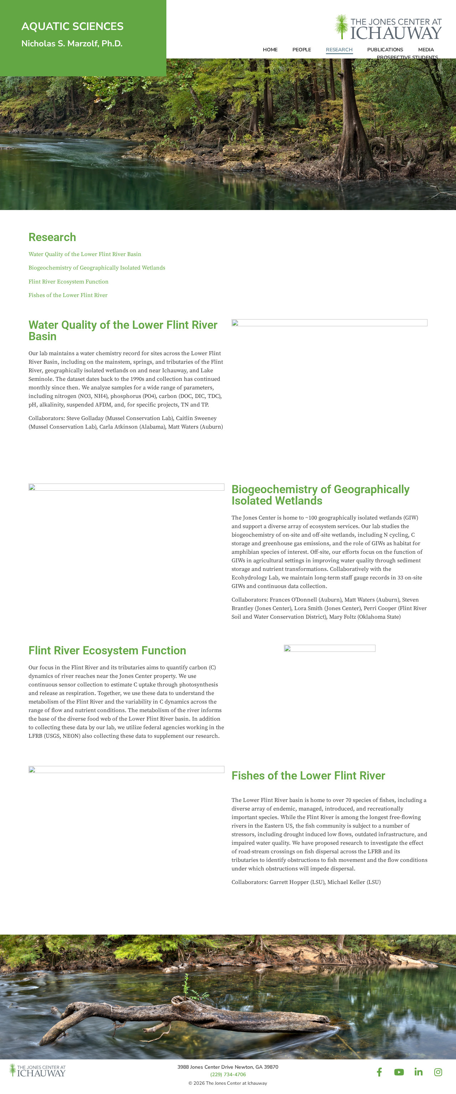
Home (270, 49)
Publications (385, 49)
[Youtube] (399, 1072)
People (301, 49)
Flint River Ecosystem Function (68, 281)
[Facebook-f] (379, 1072)
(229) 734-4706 (228, 1074)
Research (339, 49)
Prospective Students (407, 57)
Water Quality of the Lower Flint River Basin (84, 254)
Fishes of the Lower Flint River (68, 295)
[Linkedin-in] (419, 1072)
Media (426, 49)
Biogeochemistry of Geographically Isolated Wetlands (96, 267)
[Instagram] (438, 1072)
